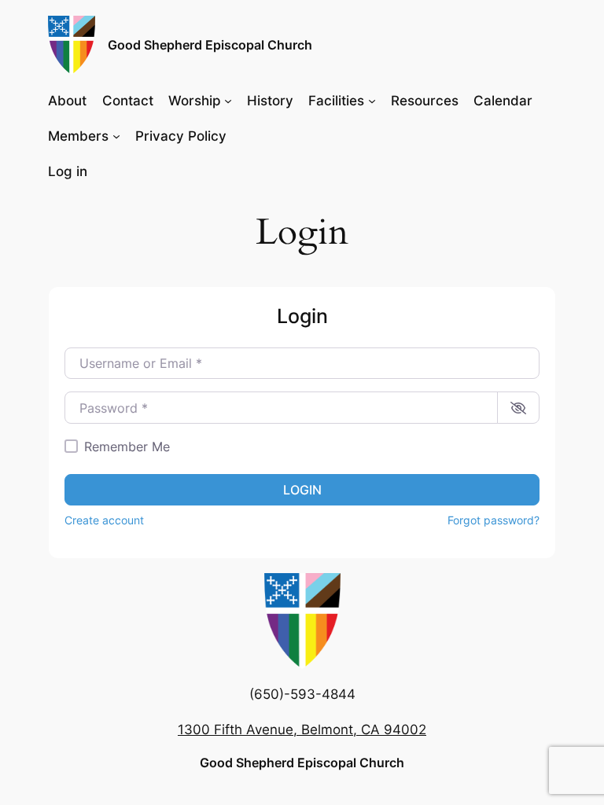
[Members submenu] (116, 136)
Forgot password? (493, 520)
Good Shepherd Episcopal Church (210, 45)
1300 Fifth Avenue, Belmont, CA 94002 (302, 729)
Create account (104, 520)
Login (302, 490)
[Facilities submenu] (372, 100)
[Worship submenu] (228, 100)
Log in (67, 171)
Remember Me (127, 446)
